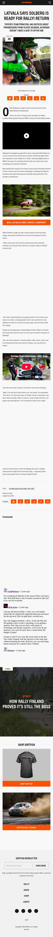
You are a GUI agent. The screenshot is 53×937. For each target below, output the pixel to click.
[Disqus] (26, 619)
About (26, 901)
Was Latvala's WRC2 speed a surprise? (26, 222)
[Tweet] (16, 98)
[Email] (43, 98)
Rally (26, 884)
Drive (26, 890)
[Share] (9, 98)
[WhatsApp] (23, 98)
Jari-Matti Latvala (14, 488)
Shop (26, 895)
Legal (26, 919)
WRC (29, 488)
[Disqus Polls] (26, 551)
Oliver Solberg (23, 488)
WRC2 (32, 488)
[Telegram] (29, 98)
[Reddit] (36, 98)
